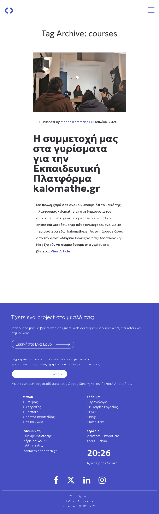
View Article (60, 251)
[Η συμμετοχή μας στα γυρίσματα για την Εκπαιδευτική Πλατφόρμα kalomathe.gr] (79, 82)
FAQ (92, 412)
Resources (96, 422)
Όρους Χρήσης (79, 384)
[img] (56, 480)
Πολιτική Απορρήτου (116, 384)
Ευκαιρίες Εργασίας (103, 407)
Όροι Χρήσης (79, 496)
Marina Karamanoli (75, 122)
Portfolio (32, 412)
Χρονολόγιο (98, 402)
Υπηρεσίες (33, 407)
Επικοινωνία (34, 422)
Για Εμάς (32, 402)
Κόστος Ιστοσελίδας (40, 417)
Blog (92, 417)
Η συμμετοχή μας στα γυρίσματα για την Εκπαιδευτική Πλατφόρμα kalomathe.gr (75, 163)
